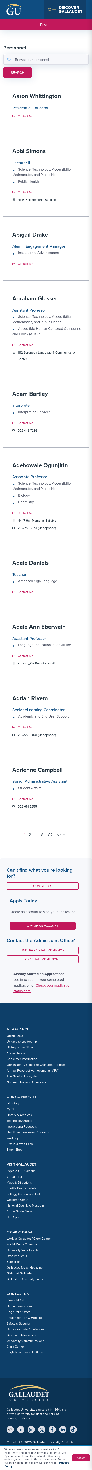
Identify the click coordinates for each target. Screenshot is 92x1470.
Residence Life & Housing (25, 1317)
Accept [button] (81, 1458)
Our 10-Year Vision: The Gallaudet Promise (36, 1064)
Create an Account (43, 925)
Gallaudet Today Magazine (25, 1267)
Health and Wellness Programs (28, 1132)
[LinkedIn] (62, 1429)
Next (60, 834)
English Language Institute (25, 1352)
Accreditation (16, 1053)
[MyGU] (10, 1429)
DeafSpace (14, 1217)
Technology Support (20, 1120)
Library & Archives (19, 1115)
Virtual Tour (14, 1176)
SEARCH (17, 72)
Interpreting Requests (22, 1126)
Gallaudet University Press (25, 1279)
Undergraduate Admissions (25, 1329)
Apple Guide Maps (19, 1211)
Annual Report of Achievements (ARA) (33, 1070)
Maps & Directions (19, 1182)
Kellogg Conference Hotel (24, 1194)
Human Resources (19, 1306)
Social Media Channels (22, 1244)
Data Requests (17, 1256)
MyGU (11, 1109)
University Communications (25, 1341)
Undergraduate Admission (43, 950)
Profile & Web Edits (20, 1144)
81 (43, 834)
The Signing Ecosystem (23, 1076)
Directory (13, 1103)
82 (50, 834)
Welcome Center (18, 1199)
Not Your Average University (26, 1082)
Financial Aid (15, 1300)
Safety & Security (18, 1323)
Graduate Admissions (42, 959)
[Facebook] (52, 1429)
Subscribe (14, 1261)
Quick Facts (15, 1036)
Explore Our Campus (21, 1171)
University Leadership (22, 1041)
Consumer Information (22, 1059)
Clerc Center (15, 1346)
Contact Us (46, 885)
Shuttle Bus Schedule (21, 1188)
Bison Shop (15, 1149)
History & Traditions (20, 1047)
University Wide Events (23, 1250)
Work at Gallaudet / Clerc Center (29, 1238)
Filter (43, 24)
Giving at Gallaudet (20, 1273)
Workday (13, 1138)
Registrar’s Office (19, 1312)
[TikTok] (73, 1429)
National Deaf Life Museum (25, 1205)
